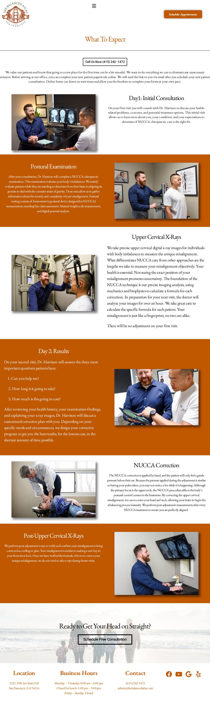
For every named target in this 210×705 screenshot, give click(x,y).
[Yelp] (198, 674)
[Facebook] (169, 674)
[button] (94, 6)
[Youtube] (179, 674)
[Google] (189, 674)
